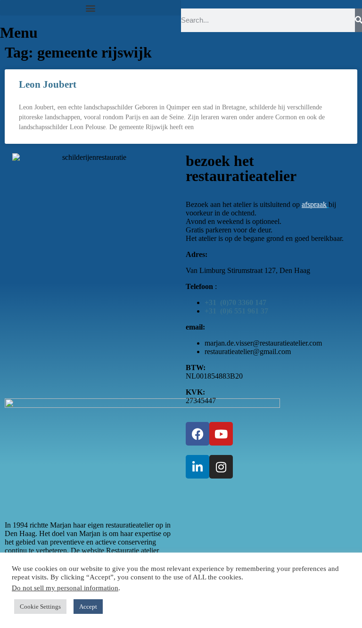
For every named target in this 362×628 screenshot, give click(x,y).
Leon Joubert (47, 84)
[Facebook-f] (197, 434)
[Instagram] (221, 467)
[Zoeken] (358, 20)
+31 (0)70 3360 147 (235, 302)
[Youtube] (221, 434)
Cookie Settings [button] (40, 606)
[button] (90, 8)
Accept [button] (88, 606)
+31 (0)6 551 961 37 (236, 311)
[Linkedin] (197, 467)
